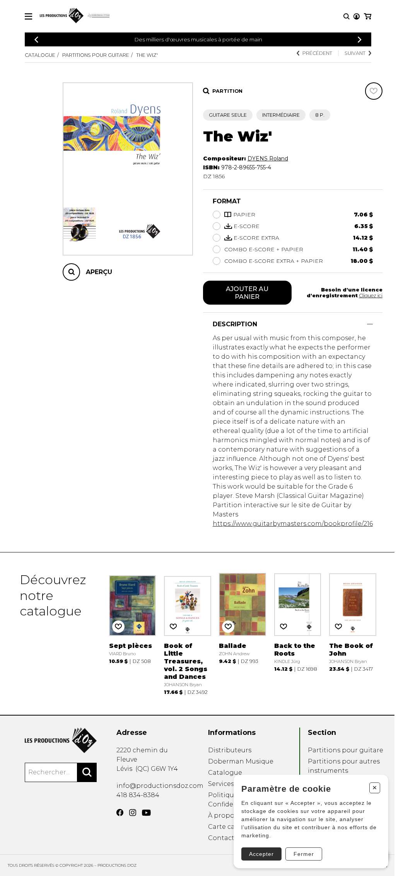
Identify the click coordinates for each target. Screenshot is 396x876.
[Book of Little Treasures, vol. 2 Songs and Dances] (187, 633)
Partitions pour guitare (95, 55)
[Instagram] (132, 812)
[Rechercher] (87, 772)
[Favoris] (373, 91)
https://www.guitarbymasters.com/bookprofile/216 (293, 523)
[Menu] (28, 16)
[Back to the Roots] (297, 633)
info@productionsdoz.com (159, 785)
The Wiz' (147, 55)
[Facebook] (119, 812)
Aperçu (99, 272)
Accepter (261, 854)
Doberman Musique (240, 761)
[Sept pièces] (132, 633)
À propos (222, 815)
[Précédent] (36, 39)
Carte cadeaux (231, 826)
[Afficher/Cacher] (370, 324)
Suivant (355, 53)
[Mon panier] (367, 16)
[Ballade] (242, 633)
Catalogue (40, 55)
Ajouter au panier (247, 292)
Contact (221, 838)
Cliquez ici (370, 295)
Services (221, 783)
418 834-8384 (137, 795)
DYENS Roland (268, 158)
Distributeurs (229, 750)
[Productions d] (61, 740)
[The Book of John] (352, 633)
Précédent (317, 53)
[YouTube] (146, 812)
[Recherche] (346, 16)
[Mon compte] (356, 16)
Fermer (304, 854)
